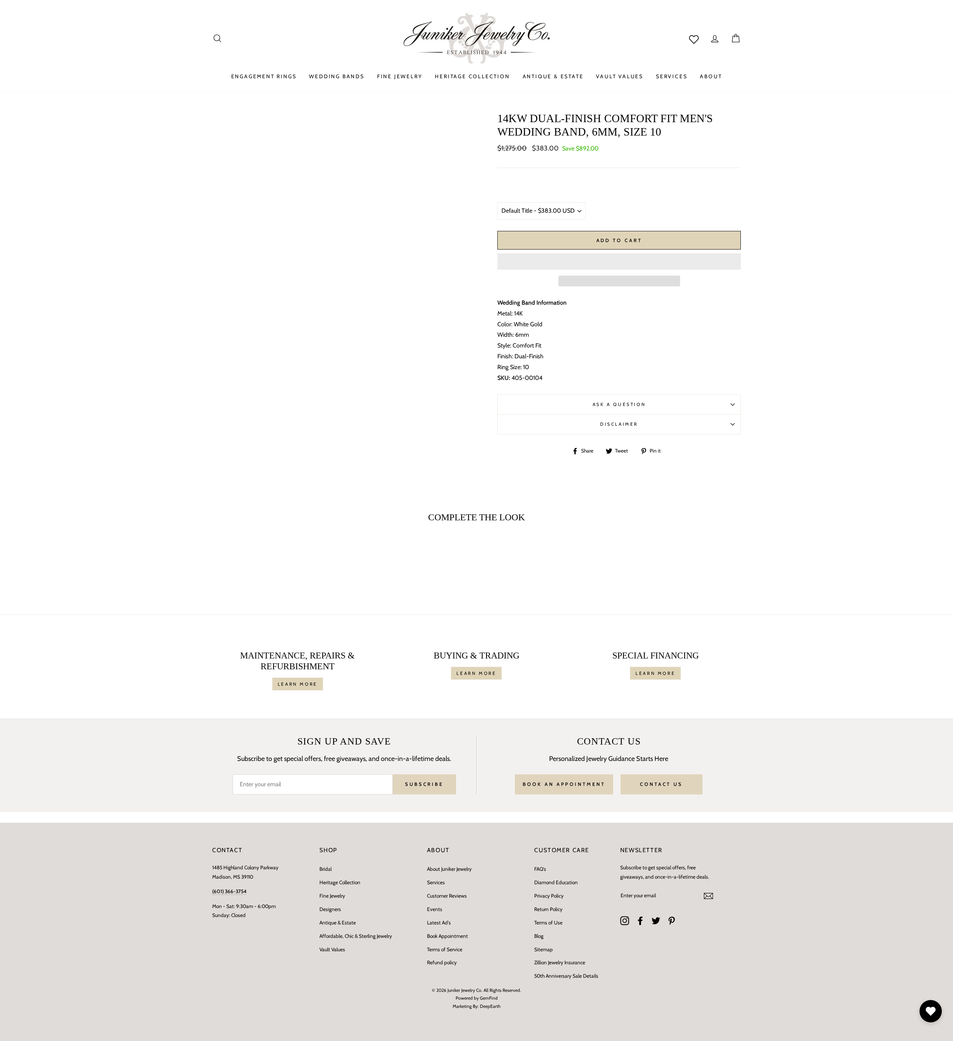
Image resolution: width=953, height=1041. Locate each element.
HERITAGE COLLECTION (472, 76)
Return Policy (548, 909)
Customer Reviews (447, 896)
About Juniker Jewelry (449, 869)
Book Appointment (447, 936)
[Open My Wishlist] (930, 1011)
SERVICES (671, 76)
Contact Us (661, 784)
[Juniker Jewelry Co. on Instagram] (624, 920)
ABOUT (711, 76)
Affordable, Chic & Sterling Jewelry (355, 936)
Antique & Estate (337, 923)
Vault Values (332, 949)
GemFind (489, 998)
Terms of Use (548, 923)
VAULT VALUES (619, 76)
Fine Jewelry (332, 896)
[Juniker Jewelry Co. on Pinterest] (671, 920)
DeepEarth (490, 1006)
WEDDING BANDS (336, 76)
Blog (539, 936)
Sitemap (543, 949)
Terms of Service (444, 949)
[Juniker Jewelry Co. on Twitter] (655, 920)
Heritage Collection (339, 882)
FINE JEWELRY (400, 76)
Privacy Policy (549, 896)
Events (434, 909)
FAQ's (540, 869)
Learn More (298, 684)
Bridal (325, 869)
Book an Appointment (564, 784)
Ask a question (619, 404)
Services (436, 882)
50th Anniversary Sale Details (566, 976)
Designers (330, 909)
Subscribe (424, 784)
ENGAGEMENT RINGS (264, 76)
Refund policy (442, 962)
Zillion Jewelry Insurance (559, 962)
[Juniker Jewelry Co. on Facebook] (640, 920)
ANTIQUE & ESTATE (553, 76)
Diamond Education (556, 882)
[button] (619, 261)
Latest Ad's (439, 923)
